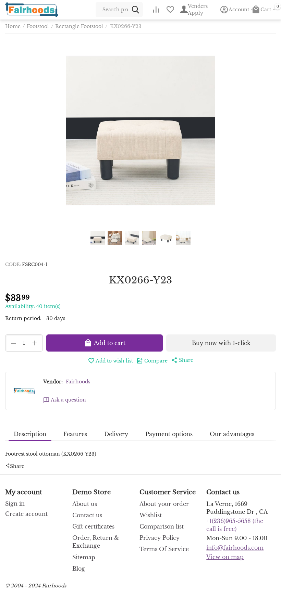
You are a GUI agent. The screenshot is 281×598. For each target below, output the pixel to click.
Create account (26, 513)
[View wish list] (170, 9)
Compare (156, 361)
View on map (225, 557)
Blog (78, 568)
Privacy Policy (159, 537)
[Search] (135, 9)
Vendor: (53, 382)
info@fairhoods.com (235, 547)
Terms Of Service (164, 549)
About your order (164, 503)
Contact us (87, 515)
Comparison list (161, 526)
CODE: (13, 264)
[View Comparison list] (155, 9)
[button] (182, 360)
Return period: (23, 318)
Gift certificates (93, 526)
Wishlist (150, 515)
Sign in (15, 503)
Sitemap (83, 557)
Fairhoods (78, 382)
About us (84, 503)
